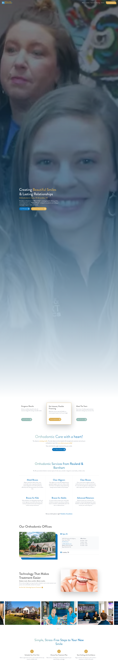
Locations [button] (88, 2)
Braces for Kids (32, 497)
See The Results (25, 419)
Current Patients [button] (111, 3)
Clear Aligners (59, 479)
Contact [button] (102, 2)
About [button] (83, 2)
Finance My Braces (54, 419)
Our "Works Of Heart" (58, 449)
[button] (57, 629)
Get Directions (65, 542)
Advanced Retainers (85, 497)
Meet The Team (80, 419)
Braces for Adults (59, 497)
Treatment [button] (93, 2)
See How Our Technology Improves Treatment (30, 587)
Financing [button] (98, 2)
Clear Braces (85, 479)
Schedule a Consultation (66, 514)
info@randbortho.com (67, 544)
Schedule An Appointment (38, 209)
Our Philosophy (23, 209)
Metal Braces (32, 479)
